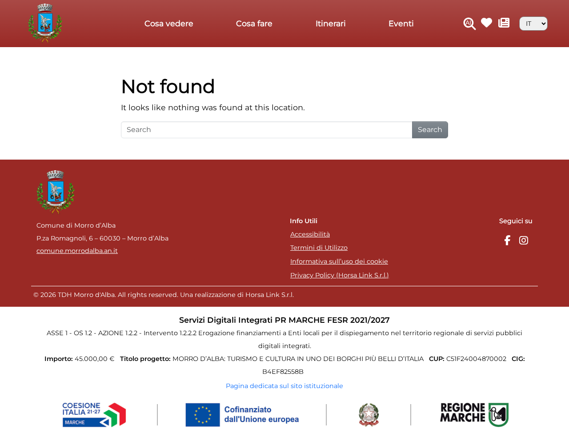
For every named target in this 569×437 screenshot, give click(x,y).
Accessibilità (310, 234)
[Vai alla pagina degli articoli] (504, 24)
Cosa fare (254, 23)
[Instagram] (524, 241)
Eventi (401, 23)
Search (430, 129)
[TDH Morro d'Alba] (47, 22)
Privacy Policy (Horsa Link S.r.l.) (339, 275)
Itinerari (331, 23)
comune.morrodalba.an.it (77, 251)
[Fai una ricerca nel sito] (469, 24)
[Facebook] (507, 241)
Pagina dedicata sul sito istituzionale (284, 386)
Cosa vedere (168, 23)
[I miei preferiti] (487, 24)
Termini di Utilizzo (319, 248)
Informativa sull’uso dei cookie (339, 261)
